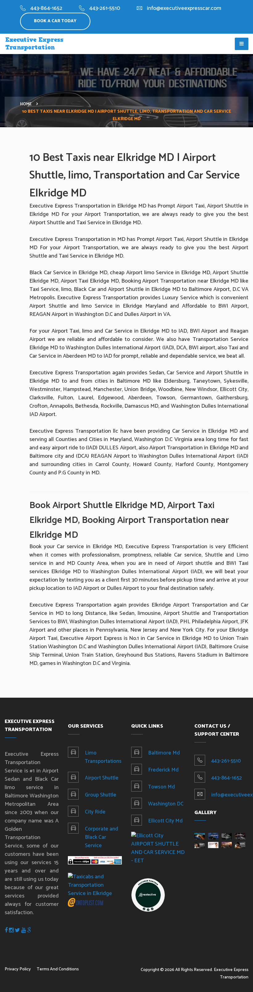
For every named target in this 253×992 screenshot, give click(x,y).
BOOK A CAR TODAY (55, 21)
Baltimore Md (164, 753)
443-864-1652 (46, 8)
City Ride (95, 812)
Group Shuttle (100, 795)
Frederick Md (163, 770)
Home (26, 104)
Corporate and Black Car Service (101, 837)
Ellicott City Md (165, 821)
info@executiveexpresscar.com (184, 8)
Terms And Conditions (58, 969)
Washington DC (166, 804)
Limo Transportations (103, 757)
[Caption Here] (199, 836)
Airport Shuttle (101, 778)
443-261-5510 (104, 8)
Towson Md (161, 787)
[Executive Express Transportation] (148, 894)
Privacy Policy (18, 969)
